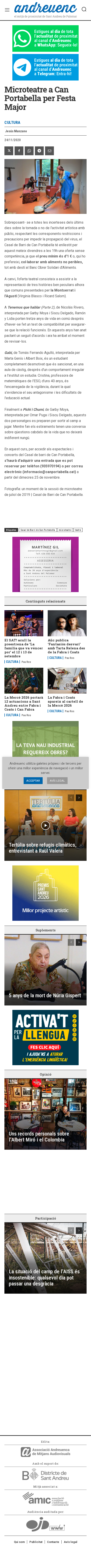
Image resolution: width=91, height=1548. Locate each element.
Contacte (53, 1542)
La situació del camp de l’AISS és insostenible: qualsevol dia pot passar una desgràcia (44, 1277)
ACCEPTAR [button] (33, 780)
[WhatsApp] (29, 150)
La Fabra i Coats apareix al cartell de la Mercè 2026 (65, 701)
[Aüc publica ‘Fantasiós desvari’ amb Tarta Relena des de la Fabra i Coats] (67, 623)
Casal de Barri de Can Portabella (38, 530)
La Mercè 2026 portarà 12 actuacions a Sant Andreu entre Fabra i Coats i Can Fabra (23, 703)
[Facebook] (19, 150)
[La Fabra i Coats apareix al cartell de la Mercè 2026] (67, 681)
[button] (84, 9)
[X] (8, 150)
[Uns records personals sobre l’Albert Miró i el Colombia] (45, 1114)
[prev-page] (71, 797)
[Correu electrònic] (49, 150)
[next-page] (79, 797)
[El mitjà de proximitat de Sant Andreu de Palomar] (45, 10)
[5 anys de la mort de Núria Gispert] (45, 970)
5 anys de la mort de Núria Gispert (45, 995)
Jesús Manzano (16, 131)
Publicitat (35, 1542)
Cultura (12, 123)
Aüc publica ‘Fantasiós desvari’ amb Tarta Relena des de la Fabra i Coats (66, 646)
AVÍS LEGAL (57, 780)
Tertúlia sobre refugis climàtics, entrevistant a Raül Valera (42, 848)
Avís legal (70, 1542)
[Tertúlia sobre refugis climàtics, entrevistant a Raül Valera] (45, 825)
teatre (78, 530)
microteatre (65, 530)
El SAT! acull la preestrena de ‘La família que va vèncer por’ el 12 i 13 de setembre (23, 648)
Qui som (19, 1542)
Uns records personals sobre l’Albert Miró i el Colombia (39, 1137)
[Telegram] (39, 150)
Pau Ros (26, 662)
